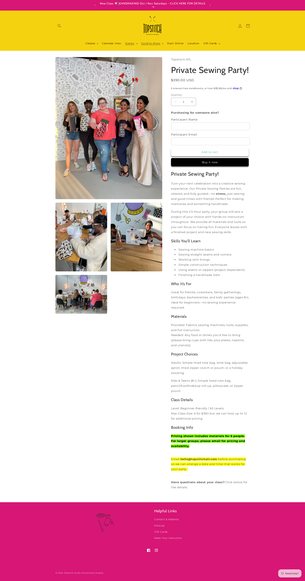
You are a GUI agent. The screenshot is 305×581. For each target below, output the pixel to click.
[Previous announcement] (95, 5)
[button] (59, 26)
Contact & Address (166, 519)
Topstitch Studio (73, 573)
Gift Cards (161, 531)
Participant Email (184, 134)
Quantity (176, 94)
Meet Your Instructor (168, 537)
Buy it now (210, 162)
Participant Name (184, 119)
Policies (159, 525)
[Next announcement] (210, 5)
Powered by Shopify (93, 573)
